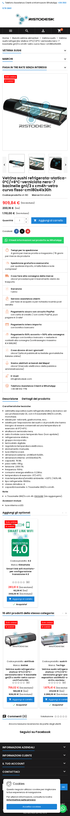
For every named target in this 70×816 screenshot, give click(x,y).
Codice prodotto (11, 195)
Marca (35, 195)
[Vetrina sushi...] (20, 639)
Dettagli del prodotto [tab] (36, 399)
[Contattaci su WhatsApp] (63, 809)
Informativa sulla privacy (21, 799)
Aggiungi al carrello (48, 220)
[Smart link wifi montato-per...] (20, 539)
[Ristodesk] (35, 19)
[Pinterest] (27, 231)
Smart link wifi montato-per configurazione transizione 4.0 (20, 571)
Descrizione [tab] (10, 399)
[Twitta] (22, 231)
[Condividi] (16, 231)
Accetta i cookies (32, 806)
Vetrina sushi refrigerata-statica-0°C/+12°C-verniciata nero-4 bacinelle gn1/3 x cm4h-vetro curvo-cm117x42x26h (20, 675)
